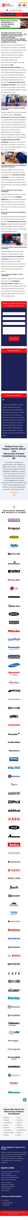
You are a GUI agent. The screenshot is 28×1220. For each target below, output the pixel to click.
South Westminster (21, 1130)
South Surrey (20, 1127)
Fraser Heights (7, 1130)
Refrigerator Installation (8, 1186)
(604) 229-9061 (7, 1203)
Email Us (6, 1200)
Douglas (6, 1125)
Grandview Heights (8, 1132)
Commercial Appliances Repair (10, 1171)
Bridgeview (7, 1117)
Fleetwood (6, 1127)
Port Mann (19, 1125)
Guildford (6, 1135)
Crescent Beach (8, 1122)
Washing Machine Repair (8, 1179)
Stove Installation (6, 1188)
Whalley (19, 1135)
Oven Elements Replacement (10, 1177)
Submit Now (14, 338)
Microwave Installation (7, 1184)
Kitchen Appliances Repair (9, 1175)
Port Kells (19, 1122)
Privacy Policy (5, 1190)
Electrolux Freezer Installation (11, 17)
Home (2, 17)
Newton (19, 1117)
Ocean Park (19, 1120)
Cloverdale (6, 1120)
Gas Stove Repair (6, 1173)
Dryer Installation (6, 1182)
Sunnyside (19, 1132)
